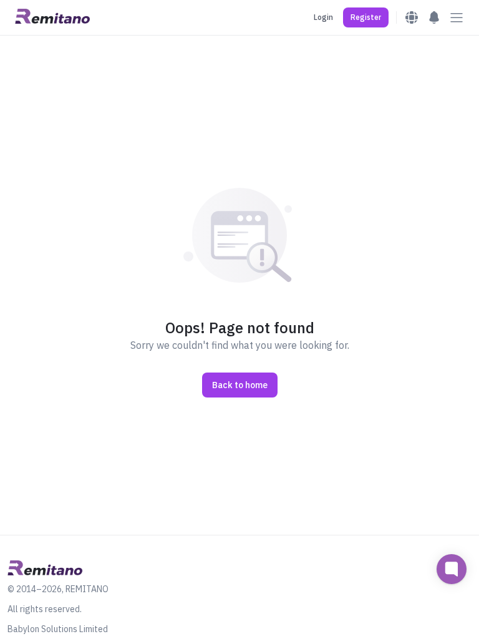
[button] (366, 17)
